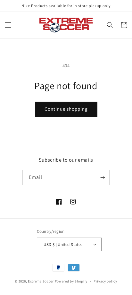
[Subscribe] (102, 177)
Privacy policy (105, 281)
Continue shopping (66, 109)
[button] (8, 25)
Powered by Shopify (71, 281)
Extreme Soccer (41, 281)
